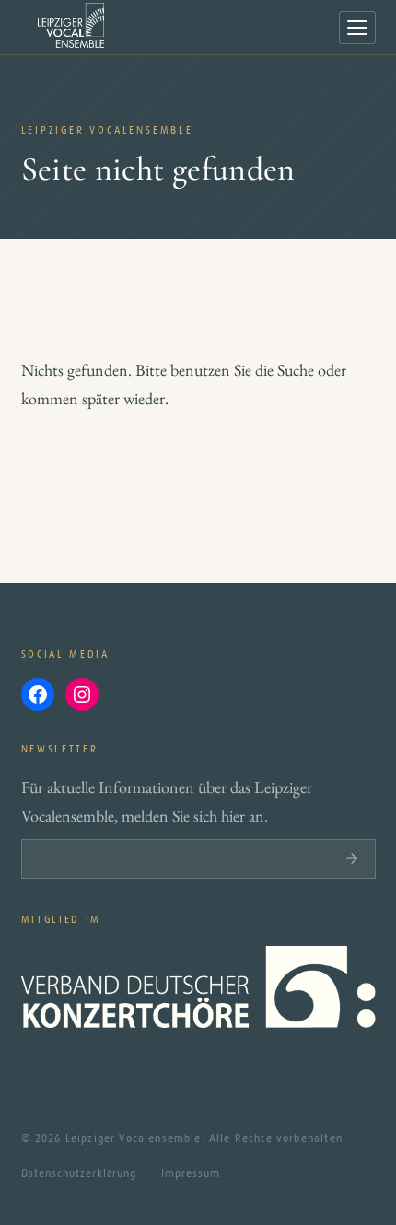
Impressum (190, 1173)
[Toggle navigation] (357, 27)
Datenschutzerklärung (79, 1173)
